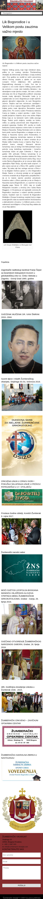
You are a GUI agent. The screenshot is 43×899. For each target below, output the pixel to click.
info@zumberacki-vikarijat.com (16, 847)
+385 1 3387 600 (10, 844)
